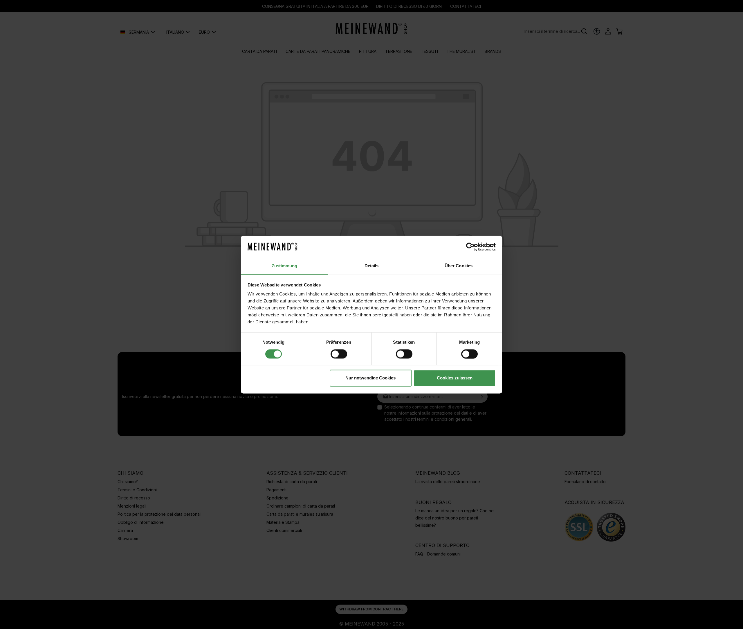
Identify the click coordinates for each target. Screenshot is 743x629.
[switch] (339, 354)
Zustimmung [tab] (284, 266)
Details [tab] (372, 266)
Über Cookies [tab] (459, 266)
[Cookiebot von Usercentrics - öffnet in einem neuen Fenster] (470, 246)
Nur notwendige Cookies (370, 378)
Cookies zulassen (455, 378)
